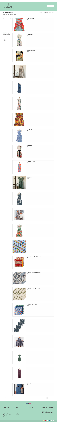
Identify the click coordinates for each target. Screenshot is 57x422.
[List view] (4, 21)
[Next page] (53, 398)
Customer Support (5, 409)
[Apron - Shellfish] (19, 198)
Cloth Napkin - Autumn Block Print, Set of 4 (34, 256)
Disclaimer (4, 416)
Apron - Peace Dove (30, 129)
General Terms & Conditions (7, 414)
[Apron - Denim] (19, 87)
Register (30, 408)
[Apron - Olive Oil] (19, 119)
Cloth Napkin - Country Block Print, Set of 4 (34, 272)
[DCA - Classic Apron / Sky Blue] (19, 389)
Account (44, 6)
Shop (31, 6)
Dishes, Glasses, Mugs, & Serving (6, 34)
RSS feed (17, 414)
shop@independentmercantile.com (48, 412)
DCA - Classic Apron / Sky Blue (31, 383)
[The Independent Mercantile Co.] (10, 6)
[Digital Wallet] (52, 420)
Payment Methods (5, 413)
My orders (30, 409)
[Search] (47, 6)
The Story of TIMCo (6, 408)
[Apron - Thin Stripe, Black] (19, 214)
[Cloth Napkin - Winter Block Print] (19, 309)
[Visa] (48, 420)
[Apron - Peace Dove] (19, 135)
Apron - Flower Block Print (31, 97)
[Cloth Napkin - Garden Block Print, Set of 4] (19, 294)
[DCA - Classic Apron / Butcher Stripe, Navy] (19, 341)
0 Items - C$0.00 (44, 0)
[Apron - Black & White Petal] (19, 55)
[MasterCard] (46, 420)
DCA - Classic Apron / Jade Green (32, 351)
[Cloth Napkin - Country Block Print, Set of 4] (19, 278)
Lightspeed (20, 420)
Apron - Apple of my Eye (30, 18)
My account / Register (51, 0)
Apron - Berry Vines (30, 34)
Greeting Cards (4, 40)
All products (18, 408)
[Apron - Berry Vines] (19, 40)
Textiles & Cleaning (51, 12)
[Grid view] (3, 21)
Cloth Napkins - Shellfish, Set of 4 (32, 320)
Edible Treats (4, 38)
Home (28, 6)
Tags (17, 413)
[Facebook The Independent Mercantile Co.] (27, 403)
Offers (17, 412)
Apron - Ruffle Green (30, 177)
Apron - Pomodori (29, 145)
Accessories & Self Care (5, 30)
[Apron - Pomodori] (19, 151)
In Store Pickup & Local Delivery (7, 412)
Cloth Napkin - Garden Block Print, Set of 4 (33, 288)
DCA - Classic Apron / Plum (31, 367)
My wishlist (30, 412)
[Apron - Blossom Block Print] (19, 71)
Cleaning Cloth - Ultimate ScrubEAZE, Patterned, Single (35, 240)
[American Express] (50, 420)
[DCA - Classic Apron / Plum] (19, 373)
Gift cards (34, 6)
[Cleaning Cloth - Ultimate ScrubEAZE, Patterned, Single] (19, 246)
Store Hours (5, 417)
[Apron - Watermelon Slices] (19, 230)
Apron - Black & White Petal (31, 50)
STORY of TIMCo (39, 6)
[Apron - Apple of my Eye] (19, 24)
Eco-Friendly (4, 39)
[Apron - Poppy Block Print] (19, 167)
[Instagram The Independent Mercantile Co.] (30, 403)
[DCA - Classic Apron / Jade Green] (19, 357)
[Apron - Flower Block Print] (19, 103)
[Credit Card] (44, 420)
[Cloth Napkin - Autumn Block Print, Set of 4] (19, 262)
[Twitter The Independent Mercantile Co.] (28, 403)
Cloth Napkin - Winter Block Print (32, 304)
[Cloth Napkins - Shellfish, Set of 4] (19, 325)
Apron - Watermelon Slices (31, 224)
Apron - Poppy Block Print (31, 161)
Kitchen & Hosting (45, 12)
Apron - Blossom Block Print (31, 66)
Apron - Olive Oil (29, 113)
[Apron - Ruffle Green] (19, 182)
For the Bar (4, 31)
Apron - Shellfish (29, 193)
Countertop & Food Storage (6, 33)
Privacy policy (5, 415)
